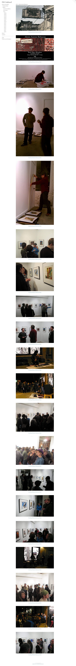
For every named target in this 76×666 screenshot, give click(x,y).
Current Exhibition (7, 8)
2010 (5, 31)
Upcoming (5, 10)
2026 (5, 13)
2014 (5, 26)
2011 (5, 30)
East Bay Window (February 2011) (34, 32)
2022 (5, 18)
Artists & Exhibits (5, 4)
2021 (5, 20)
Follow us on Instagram (6, 39)
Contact (3, 34)
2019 (5, 23)
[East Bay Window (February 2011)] (35, 18)
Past (4, 11)
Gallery (4, 7)
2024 (5, 16)
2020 (5, 21)
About (3, 33)
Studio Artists (5, 6)
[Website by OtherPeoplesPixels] (73, 2)
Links (3, 37)
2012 (5, 29)
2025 (5, 14)
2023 (5, 17)
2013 (5, 27)
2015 (5, 24)
